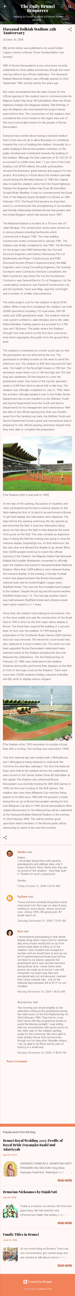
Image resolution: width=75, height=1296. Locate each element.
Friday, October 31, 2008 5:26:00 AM (38, 886)
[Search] (70, 7)
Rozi (20, 931)
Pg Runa (22, 896)
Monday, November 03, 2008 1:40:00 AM (41, 991)
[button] (70, 30)
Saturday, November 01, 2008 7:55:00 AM (41, 920)
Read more (65, 1180)
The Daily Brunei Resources (37, 8)
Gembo (21, 852)
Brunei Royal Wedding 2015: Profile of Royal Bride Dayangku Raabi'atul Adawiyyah (33, 1144)
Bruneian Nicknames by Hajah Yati (30, 1192)
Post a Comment (17, 1061)
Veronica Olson (45, 1289)
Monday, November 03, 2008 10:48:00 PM (41, 1052)
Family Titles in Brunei (21, 1234)
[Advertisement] (37, 1092)
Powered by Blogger (39, 1281)
